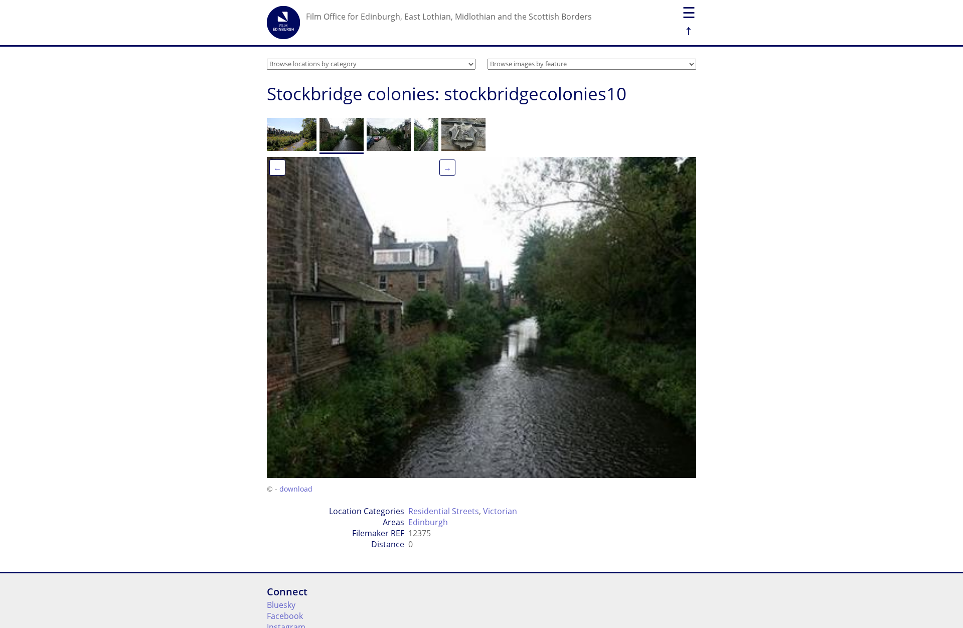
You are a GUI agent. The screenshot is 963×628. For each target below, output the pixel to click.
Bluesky (281, 604)
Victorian (500, 511)
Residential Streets (443, 511)
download (295, 489)
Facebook (285, 615)
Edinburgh (428, 522)
